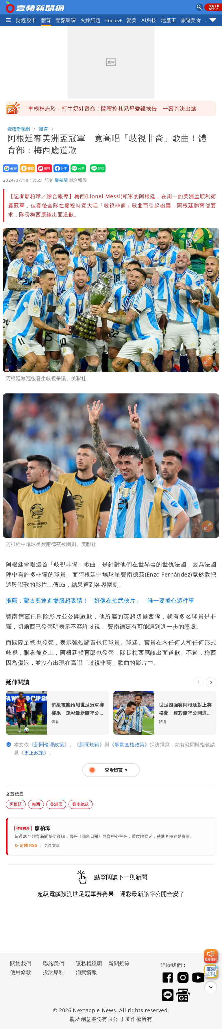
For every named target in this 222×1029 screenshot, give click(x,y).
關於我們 (21, 963)
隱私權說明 (87, 963)
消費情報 (86, 972)
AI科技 (149, 20)
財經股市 (26, 20)
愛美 (132, 20)
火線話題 (90, 20)
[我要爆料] (211, 956)
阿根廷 (16, 804)
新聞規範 (119, 963)
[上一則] (198, 682)
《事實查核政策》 (130, 744)
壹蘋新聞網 (19, 129)
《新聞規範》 (89, 744)
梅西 (36, 804)
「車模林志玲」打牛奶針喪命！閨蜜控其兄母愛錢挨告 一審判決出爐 (109, 108)
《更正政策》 (34, 752)
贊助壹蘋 (26, 172)
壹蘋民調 (66, 20)
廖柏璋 (61, 180)
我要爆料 (43, 172)
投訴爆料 (53, 972)
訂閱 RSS (28, 845)
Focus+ (113, 20)
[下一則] (211, 682)
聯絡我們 (53, 963)
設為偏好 (9, 172)
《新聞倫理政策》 (49, 744)
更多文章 (52, 845)
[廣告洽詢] (211, 971)
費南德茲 (80, 804)
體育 (46, 20)
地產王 (168, 20)
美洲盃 (56, 804)
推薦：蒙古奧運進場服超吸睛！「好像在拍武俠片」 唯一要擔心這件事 (100, 600)
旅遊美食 (191, 20)
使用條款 (21, 972)
